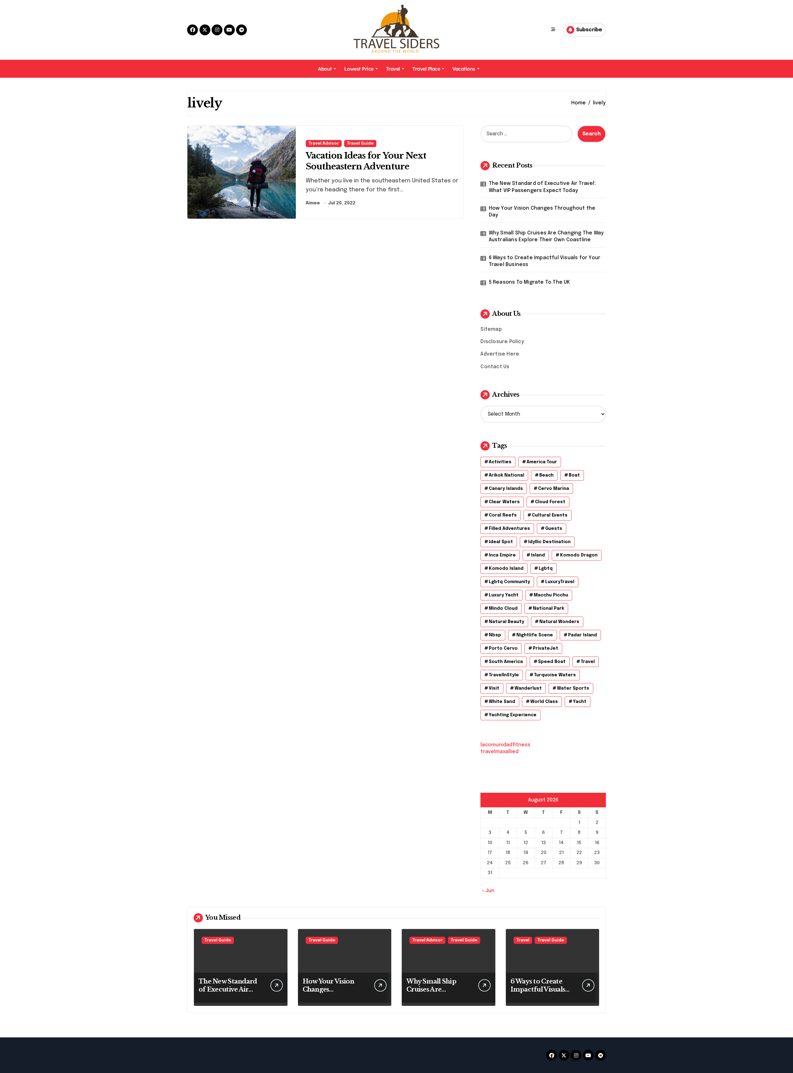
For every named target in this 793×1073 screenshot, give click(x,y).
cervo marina (553, 488)
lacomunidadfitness (505, 745)
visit (494, 688)
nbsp (495, 635)
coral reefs (503, 515)
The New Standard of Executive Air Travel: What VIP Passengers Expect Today (542, 187)
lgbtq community (509, 582)
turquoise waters (555, 675)
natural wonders (559, 622)
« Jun (488, 890)
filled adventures (509, 528)
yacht (579, 702)
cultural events (549, 515)
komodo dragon (579, 555)
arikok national (506, 475)
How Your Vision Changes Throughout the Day (542, 212)
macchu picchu (551, 595)
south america (506, 662)
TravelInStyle (504, 675)
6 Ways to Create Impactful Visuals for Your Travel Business (545, 261)
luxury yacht (504, 595)
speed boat (552, 662)
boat (574, 475)
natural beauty (506, 622)
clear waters (504, 502)
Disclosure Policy (502, 341)
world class (544, 702)
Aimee (313, 203)
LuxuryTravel (559, 582)
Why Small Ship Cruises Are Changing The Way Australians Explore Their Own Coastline (546, 236)
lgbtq (546, 568)
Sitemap (491, 329)
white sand (502, 702)
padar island (582, 635)
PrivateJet (545, 648)
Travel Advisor (324, 144)
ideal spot (501, 542)
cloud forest (550, 502)
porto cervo (503, 648)
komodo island (506, 568)
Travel (393, 69)
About (325, 69)
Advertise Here (499, 354)
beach (546, 475)
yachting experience (513, 715)
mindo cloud (503, 608)
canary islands (506, 488)
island (538, 555)
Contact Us (494, 366)
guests (553, 528)
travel (588, 662)
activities (500, 462)
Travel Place (426, 69)
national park (548, 608)
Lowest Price (359, 69)
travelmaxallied (499, 751)
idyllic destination (549, 542)
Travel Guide (360, 144)
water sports (573, 688)
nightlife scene (534, 635)
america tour (542, 462)
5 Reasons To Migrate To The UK (529, 282)
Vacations (463, 69)
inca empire (502, 555)
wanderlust (528, 688)
